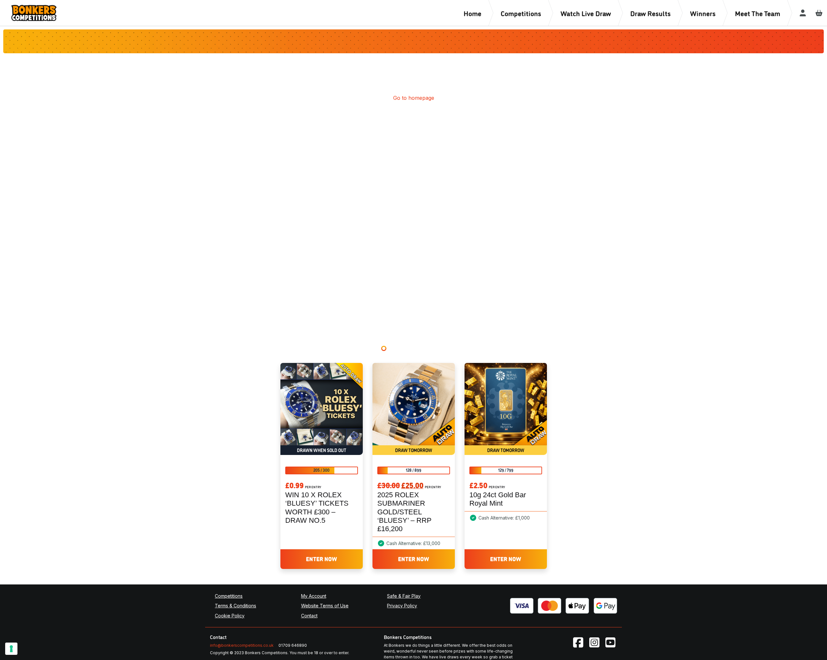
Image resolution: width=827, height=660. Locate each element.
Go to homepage (413, 98)
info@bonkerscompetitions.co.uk (242, 645)
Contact (309, 615)
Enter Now (321, 558)
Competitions (229, 596)
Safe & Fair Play (404, 596)
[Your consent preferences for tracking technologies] (11, 649)
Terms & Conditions (235, 605)
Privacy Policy (402, 605)
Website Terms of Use (325, 605)
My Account (313, 596)
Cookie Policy (230, 615)
